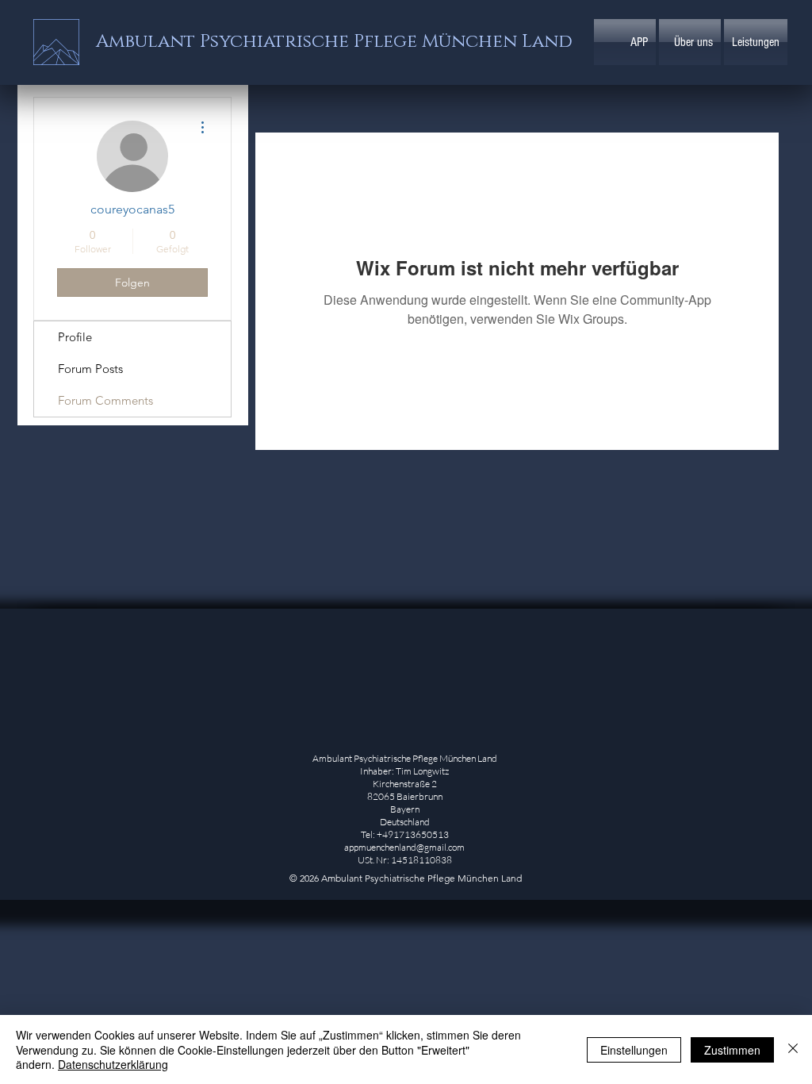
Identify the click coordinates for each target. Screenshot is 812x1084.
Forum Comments (105, 400)
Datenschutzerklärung (113, 1064)
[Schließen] (792, 1049)
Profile (75, 336)
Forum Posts (90, 368)
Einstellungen (634, 1050)
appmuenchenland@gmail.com (404, 847)
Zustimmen (732, 1050)
